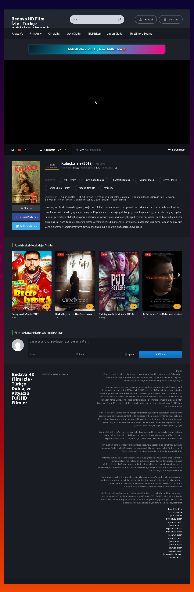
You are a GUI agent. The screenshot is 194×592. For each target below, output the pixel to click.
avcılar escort (176, 525)
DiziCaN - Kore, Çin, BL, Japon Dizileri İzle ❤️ (97, 49)
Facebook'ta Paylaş (28, 216)
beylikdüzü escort (174, 518)
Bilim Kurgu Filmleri (95, 180)
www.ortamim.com (173, 554)
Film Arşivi (35, 33)
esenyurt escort (175, 522)
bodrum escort (175, 550)
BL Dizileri (94, 33)
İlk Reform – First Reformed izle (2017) (163, 314)
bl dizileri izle (176, 515)
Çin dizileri (54, 33)
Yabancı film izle (86, 188)
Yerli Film (108, 188)
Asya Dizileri (74, 33)
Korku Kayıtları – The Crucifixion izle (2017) (79, 314)
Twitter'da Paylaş (28, 226)
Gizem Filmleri (170, 180)
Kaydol (148, 19)
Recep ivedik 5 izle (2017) (25, 314)
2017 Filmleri (70, 180)
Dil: (13, 149)
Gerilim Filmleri (146, 180)
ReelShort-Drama (141, 33)
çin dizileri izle (175, 512)
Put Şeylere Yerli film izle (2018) (116, 314)
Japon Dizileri (115, 33)
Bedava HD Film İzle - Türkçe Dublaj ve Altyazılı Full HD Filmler (30, 26)
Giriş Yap (173, 19)
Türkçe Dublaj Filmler (59, 188)
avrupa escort (176, 547)
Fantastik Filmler (121, 180)
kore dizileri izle (175, 509)
